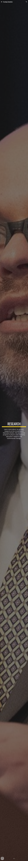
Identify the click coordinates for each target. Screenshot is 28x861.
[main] (14, 430)
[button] (1, 2)
